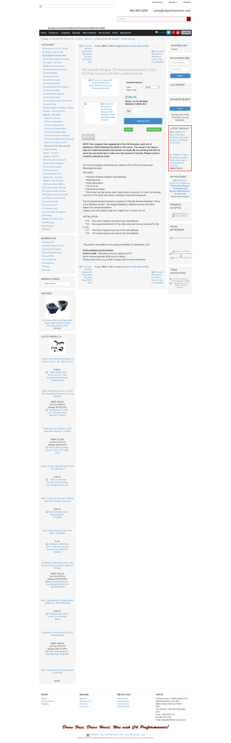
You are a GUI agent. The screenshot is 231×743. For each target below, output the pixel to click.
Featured (65, 33)
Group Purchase (50, 149)
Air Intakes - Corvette (52, 62)
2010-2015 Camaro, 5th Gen (54, 188)
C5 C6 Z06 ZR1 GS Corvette (62, 39)
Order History (123, 704)
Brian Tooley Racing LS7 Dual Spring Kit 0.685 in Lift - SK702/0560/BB (57, 601)
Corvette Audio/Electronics (55, 69)
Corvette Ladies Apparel (53, 94)
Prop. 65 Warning (49, 259)
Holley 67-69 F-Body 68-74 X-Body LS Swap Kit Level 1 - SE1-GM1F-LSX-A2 (57, 360)
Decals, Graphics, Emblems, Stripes (58, 108)
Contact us (84, 706)
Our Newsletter (48, 263)
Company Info (48, 242)
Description (88, 136)
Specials (76, 33)
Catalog (44, 39)
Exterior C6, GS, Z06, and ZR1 (106, 39)
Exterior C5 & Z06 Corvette (55, 142)
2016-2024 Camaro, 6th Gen (54, 191)
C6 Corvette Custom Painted (56, 135)
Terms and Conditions (51, 249)
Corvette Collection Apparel (54, 212)
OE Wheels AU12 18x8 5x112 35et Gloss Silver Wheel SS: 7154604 (57, 430)
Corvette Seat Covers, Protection (57, 101)
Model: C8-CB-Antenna (136, 101)
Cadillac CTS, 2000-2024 (52, 219)
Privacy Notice (47, 701)
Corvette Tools (49, 104)
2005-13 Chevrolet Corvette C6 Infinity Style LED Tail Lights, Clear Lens (57, 499)
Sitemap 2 (46, 270)
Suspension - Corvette (52, 177)
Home (43, 33)
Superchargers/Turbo (52, 174)
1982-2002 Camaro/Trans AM (55, 195)
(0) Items (172, 2)
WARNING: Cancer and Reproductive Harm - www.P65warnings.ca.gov (117, 735)
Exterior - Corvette (84, 39)
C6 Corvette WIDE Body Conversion (59, 139)
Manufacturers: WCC (136, 104)
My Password (123, 701)
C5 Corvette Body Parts (54, 125)
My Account (157, 2)
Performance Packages (53, 163)
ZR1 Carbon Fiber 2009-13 (54, 184)
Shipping (45, 704)
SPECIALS (46, 229)
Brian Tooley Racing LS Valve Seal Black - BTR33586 (57, 532)
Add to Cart (143, 121)
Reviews (128, 129)
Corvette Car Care (51, 76)
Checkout (186, 2)
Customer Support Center (53, 246)
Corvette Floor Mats (51, 90)
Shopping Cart (85, 701)
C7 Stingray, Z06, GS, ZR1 (52, 52)
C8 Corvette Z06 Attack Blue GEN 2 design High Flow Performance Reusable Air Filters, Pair (57, 323)
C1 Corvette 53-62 (50, 208)
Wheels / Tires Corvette (53, 181)
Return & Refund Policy (52, 253)
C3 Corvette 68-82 (50, 201)
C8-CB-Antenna (128, 39)
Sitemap (45, 266)
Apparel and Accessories (54, 66)
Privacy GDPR (47, 256)
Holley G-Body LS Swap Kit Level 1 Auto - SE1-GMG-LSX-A (57, 467)
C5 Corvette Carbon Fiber (55, 129)
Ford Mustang (48, 222)
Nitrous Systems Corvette (54, 160)
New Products (89, 33)
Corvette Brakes (50, 73)
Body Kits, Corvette (52, 118)
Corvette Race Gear (51, 97)
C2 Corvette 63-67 (50, 205)
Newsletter (125, 33)
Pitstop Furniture (50, 170)
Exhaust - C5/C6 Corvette (54, 111)
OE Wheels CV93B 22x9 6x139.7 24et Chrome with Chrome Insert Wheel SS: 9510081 (57, 565)
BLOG (115, 33)
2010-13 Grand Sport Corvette (56, 59)
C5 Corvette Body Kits (53, 122)
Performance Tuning (52, 167)
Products (53, 33)
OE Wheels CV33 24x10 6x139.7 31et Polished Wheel (57, 634)
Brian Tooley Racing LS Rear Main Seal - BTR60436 (57, 671)
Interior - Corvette (50, 153)
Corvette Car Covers (52, 80)
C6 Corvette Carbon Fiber (55, 132)
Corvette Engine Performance (56, 87)
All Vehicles (47, 215)
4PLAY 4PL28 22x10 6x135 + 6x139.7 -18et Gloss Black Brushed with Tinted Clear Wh (57, 393)
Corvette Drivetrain (51, 83)
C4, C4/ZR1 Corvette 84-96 (53, 198)
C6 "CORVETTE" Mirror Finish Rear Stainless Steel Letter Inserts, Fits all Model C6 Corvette (179, 160)
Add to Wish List (154, 129)
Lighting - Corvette (51, 156)
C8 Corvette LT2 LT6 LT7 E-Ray (55, 49)
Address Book (123, 706)
